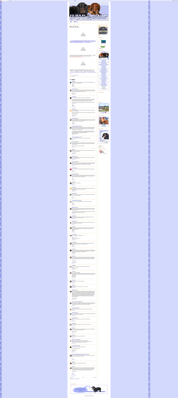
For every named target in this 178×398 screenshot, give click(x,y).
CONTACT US (76, 21)
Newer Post (71, 377)
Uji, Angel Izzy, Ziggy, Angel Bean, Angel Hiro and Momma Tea (80, 354)
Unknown (73, 187)
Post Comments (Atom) (76, 378)
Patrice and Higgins (74, 118)
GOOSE (73, 226)
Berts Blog (73, 323)
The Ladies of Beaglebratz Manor (76, 126)
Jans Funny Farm (74, 312)
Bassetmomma (74, 156)
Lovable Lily (73, 96)
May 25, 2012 (73, 332)
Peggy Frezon (73, 221)
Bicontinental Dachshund (75, 345)
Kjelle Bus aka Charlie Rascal (75, 339)
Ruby (72, 366)
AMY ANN (73, 265)
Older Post (95, 377)
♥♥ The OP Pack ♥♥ (74, 141)
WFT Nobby (73, 242)
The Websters (73, 193)
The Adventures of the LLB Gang (76, 200)
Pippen (73, 149)
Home (83, 377)
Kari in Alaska (73, 234)
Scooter (73, 271)
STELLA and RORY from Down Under (76, 301)
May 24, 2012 (73, 86)
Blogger (92, 395)
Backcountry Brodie (74, 161)
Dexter (73, 81)
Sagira (73, 285)
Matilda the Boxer (74, 207)
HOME (71, 21)
